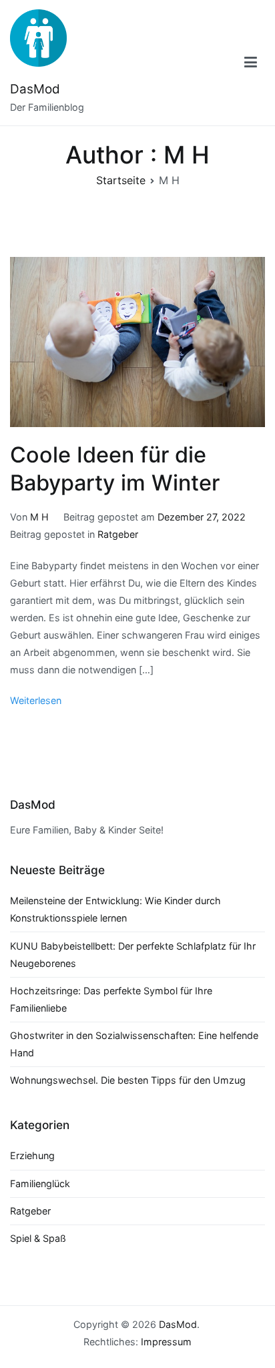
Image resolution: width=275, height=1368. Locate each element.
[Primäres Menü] (250, 62)
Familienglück (40, 1183)
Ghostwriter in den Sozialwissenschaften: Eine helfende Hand (134, 1044)
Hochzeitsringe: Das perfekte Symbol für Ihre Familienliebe (111, 999)
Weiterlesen (35, 700)
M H (39, 517)
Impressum (166, 1341)
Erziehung (32, 1155)
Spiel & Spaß (38, 1238)
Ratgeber (117, 534)
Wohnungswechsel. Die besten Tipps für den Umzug (128, 1080)
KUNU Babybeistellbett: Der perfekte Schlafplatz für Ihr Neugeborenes (133, 954)
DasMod (35, 89)
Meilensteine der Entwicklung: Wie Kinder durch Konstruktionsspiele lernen (115, 909)
